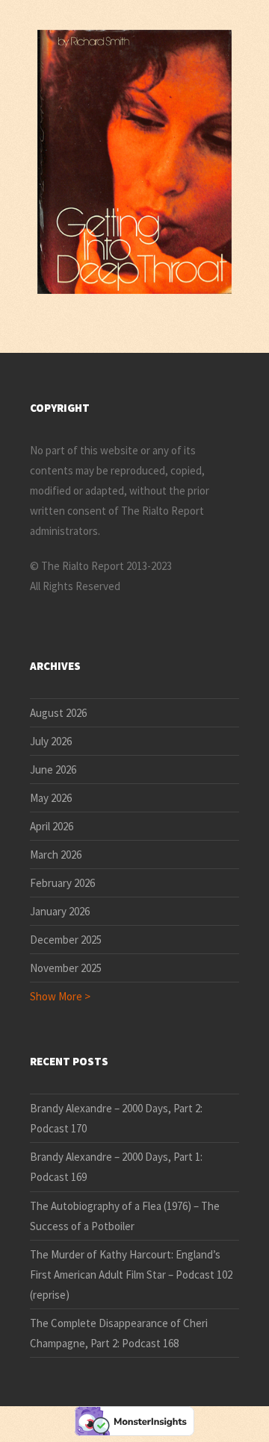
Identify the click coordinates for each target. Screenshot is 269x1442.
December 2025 (66, 939)
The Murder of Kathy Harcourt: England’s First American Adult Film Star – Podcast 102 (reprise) (131, 1274)
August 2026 (58, 713)
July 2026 (51, 741)
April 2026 (51, 826)
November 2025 (66, 968)
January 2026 (60, 911)
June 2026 (53, 769)
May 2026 (51, 798)
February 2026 (62, 883)
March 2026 (55, 854)
